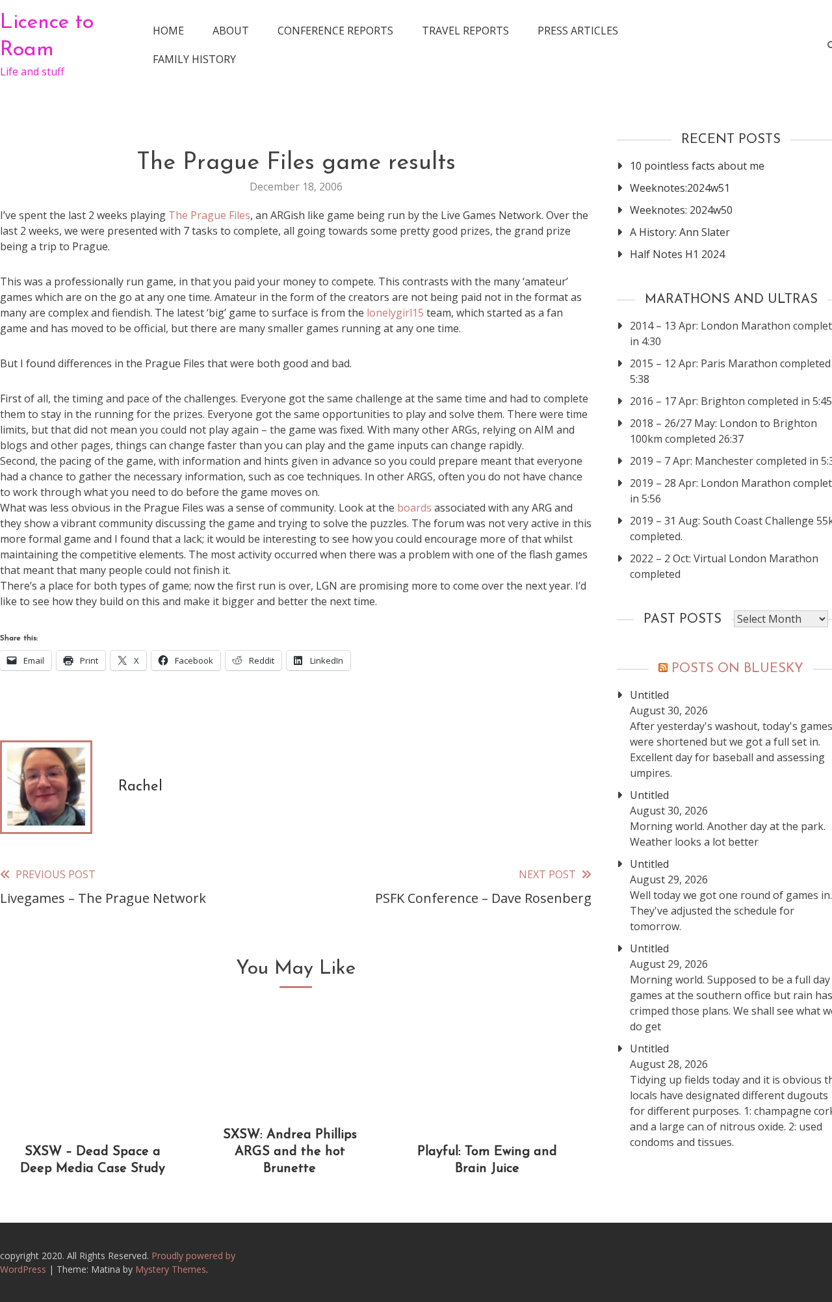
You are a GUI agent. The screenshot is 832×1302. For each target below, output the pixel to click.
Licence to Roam (47, 36)
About (231, 30)
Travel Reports (465, 30)
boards (414, 508)
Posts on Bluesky (737, 668)
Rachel (140, 786)
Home (168, 30)
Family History (194, 59)
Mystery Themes (170, 1269)
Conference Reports (335, 30)
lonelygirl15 (395, 313)
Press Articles (578, 30)
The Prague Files (209, 215)
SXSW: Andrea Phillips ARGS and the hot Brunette (290, 1151)
